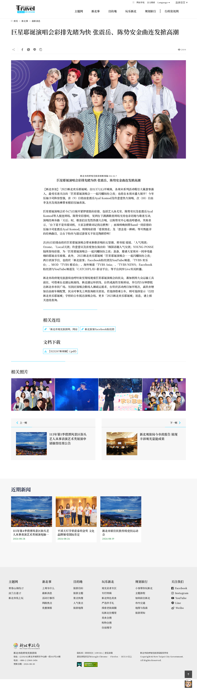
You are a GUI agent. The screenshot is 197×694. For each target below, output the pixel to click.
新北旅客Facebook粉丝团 (99, 329)
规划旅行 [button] (150, 11)
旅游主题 (78, 593)
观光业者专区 (109, 588)
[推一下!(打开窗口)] (28, 49)
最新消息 (36, 20)
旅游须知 (140, 613)
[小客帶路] (188, 684)
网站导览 (141, 2)
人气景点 (78, 603)
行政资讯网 (172, 11)
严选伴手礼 (108, 603)
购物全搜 (107, 622)
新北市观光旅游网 (28, 9)
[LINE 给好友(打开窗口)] (35, 49)
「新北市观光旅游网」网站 (62, 329)
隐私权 (80, 652)
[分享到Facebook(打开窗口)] (22, 49)
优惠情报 (47, 608)
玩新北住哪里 (109, 613)
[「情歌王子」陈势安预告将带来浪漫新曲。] (76, 394)
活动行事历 (48, 598)
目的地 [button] (112, 11)
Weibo (180, 608)
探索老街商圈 (109, 608)
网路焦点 (47, 603)
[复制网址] (41, 49)
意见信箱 (109, 652)
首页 (16, 20)
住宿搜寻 (107, 627)
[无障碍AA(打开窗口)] (91, 664)
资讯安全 (89, 652)
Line (178, 603)
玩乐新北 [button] (130, 11)
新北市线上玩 (16, 598)
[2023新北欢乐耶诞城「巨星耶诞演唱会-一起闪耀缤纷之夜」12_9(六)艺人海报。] (164, 394)
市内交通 (140, 603)
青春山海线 (15, 588)
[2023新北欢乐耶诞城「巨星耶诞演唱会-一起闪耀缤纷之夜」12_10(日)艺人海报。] (33, 394)
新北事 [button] (95, 11)
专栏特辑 (107, 593)
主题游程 (140, 593)
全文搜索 (151, 2)
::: (133, 2)
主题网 (78, 11)
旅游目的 (78, 588)
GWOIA (99, 652)
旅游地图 (78, 608)
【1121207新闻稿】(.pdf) (62, 351)
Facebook (181, 588)
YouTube (181, 598)
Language (162, 2)
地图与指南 (141, 608)
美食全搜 (107, 617)
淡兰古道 (13, 593)
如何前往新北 (142, 598)
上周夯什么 (48, 588)
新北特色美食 (109, 598)
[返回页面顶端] (188, 674)
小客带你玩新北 (144, 588)
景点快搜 (78, 598)
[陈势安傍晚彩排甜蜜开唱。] (120, 394)
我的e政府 (79, 664)
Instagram (181, 593)
